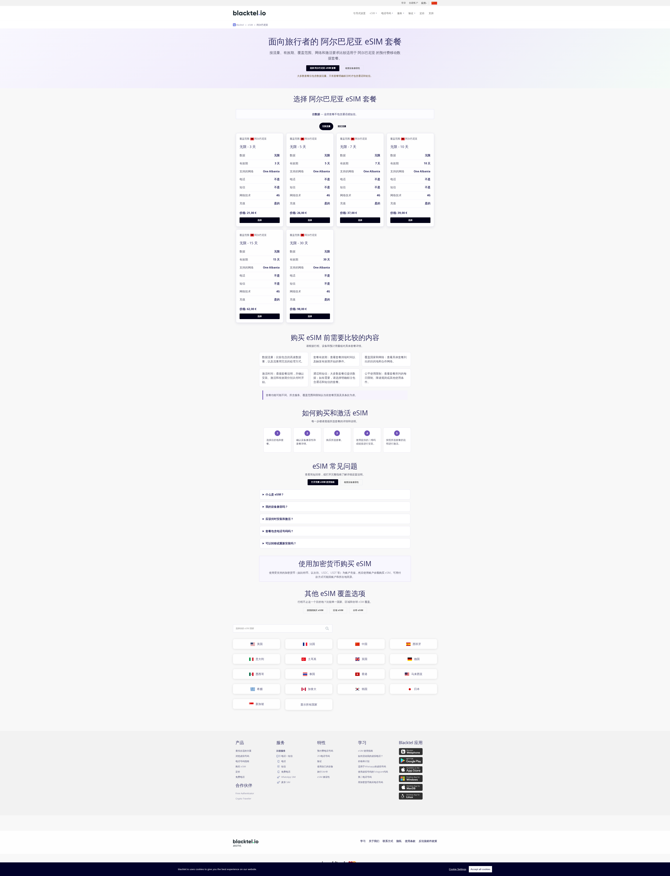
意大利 (259, 659)
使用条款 (410, 841)
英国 (363, 659)
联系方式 (388, 841)
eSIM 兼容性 (323, 776)
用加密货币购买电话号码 (370, 782)
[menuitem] (361, 13)
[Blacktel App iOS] (411, 770)
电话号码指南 (242, 761)
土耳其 (311, 659)
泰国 (311, 674)
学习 (363, 841)
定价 (422, 13)
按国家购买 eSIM (315, 610)
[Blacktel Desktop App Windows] (411, 779)
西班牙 (416, 644)
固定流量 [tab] (342, 126)
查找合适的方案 (243, 750)
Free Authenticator (245, 793)
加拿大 (311, 689)
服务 (399, 13)
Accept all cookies (480, 869)
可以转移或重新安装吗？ (281, 543)
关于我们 (374, 841)
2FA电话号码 (323, 756)
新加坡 (259, 704)
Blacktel (240, 24)
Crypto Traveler (243, 798)
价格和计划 (363, 761)
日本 (416, 689)
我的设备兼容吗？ (277, 507)
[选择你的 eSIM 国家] (327, 629)
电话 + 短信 (287, 756)
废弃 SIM (285, 782)
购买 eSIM (241, 766)
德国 (416, 659)
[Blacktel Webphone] (411, 752)
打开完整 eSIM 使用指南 (322, 481)
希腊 (259, 689)
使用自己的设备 (325, 766)
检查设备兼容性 (352, 68)
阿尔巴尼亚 (262, 24)
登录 (403, 2)
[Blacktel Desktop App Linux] (411, 796)
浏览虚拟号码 (242, 756)
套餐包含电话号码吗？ (279, 531)
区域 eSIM (338, 610)
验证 (410, 13)
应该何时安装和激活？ (279, 519)
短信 (283, 766)
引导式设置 (359, 13)
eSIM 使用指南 (365, 750)
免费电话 (240, 776)
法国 (311, 644)
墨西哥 (259, 674)
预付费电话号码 (325, 750)
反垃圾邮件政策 (428, 841)
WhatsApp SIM (288, 776)
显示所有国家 (308, 704)
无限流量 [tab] (326, 126)
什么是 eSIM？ (275, 494)
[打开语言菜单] (434, 3)
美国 (259, 644)
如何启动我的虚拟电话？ (370, 756)
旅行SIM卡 (322, 771)
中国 (363, 644)
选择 (260, 220)
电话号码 (386, 13)
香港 (363, 674)
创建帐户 (413, 2)
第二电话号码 (365, 776)
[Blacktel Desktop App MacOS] (411, 787)
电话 (283, 761)
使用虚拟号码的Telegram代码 (373, 771)
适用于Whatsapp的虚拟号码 (372, 766)
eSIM (372, 13)
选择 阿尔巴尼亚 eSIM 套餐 (323, 67)
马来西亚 (415, 674)
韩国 (363, 689)
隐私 (399, 841)
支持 (431, 13)
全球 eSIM (358, 610)
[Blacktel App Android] (411, 761)
